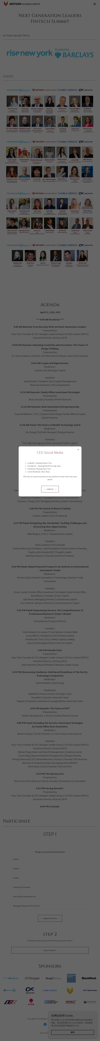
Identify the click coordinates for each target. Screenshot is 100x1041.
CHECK (50, 489)
